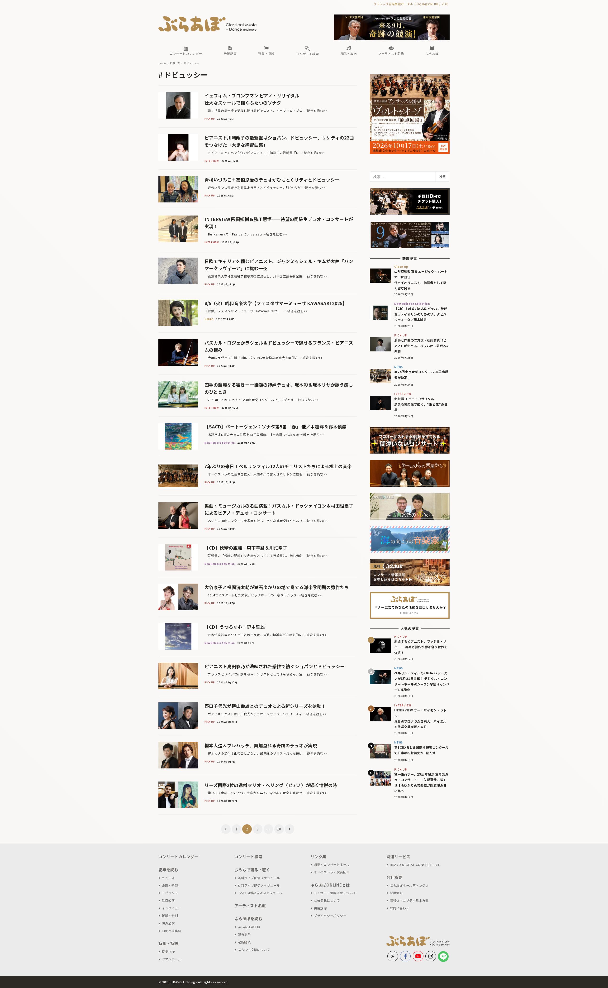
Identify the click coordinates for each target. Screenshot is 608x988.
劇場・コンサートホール (332, 864)
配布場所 (244, 934)
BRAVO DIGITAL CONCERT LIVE (415, 864)
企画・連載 (170, 885)
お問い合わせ (399, 908)
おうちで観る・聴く (252, 870)
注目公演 (168, 900)
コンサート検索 (248, 856)
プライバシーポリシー (330, 915)
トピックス (170, 893)
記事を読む (168, 870)
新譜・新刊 (170, 915)
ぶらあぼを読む (248, 918)
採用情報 (396, 893)
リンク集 (318, 856)
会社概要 (394, 877)
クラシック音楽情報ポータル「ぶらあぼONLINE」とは (411, 4)
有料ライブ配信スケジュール (259, 885)
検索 (442, 176)
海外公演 (168, 923)
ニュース (168, 878)
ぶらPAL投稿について (254, 949)
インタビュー (171, 908)
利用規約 (320, 908)
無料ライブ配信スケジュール (259, 878)
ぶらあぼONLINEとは (330, 885)
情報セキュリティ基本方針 (409, 900)
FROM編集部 (171, 931)
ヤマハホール (171, 959)
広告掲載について (327, 900)
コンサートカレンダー (178, 856)
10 (279, 829)
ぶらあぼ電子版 (249, 927)
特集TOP (168, 951)
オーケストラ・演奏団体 (332, 872)
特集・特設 (168, 943)
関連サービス (398, 856)
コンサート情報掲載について (335, 893)
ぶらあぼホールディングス (409, 885)
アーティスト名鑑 (250, 905)
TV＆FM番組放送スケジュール (260, 893)
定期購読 (244, 942)
